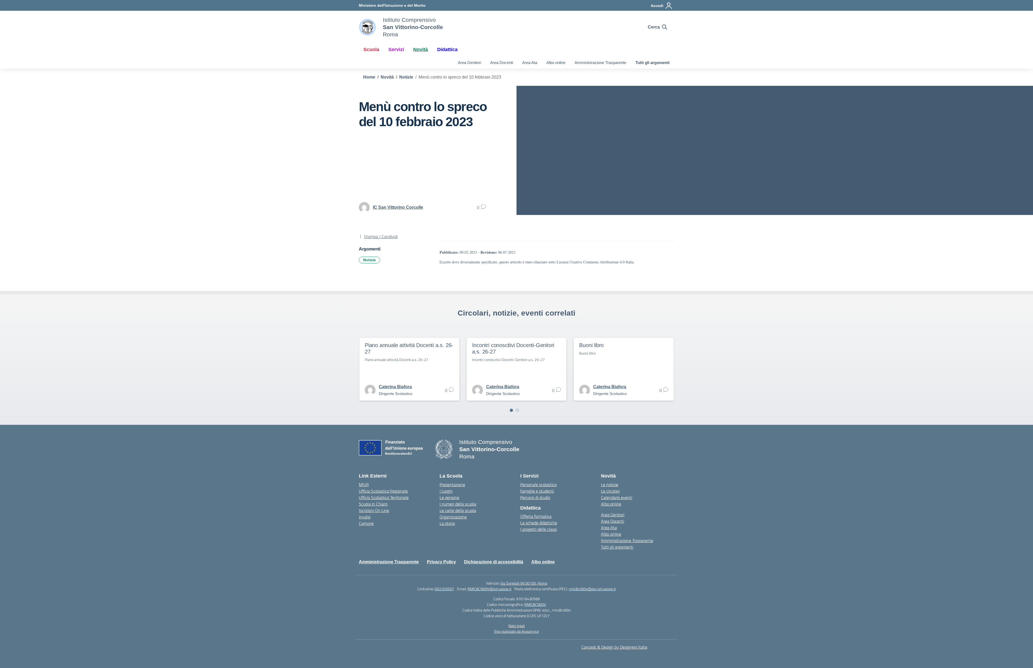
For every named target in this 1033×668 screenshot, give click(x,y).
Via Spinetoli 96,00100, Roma (523, 583)
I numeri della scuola (458, 504)
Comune (366, 523)
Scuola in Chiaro (373, 504)
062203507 (444, 589)
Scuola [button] (371, 49)
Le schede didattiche (538, 522)
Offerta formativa (535, 516)
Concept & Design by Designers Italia (614, 647)
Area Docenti (501, 62)
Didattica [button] (447, 49)
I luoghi (446, 491)
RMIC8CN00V (535, 604)
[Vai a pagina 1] (511, 410)
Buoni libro (591, 345)
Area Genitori (469, 62)
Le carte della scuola (458, 510)
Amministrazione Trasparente (600, 62)
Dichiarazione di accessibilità (493, 562)
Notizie (369, 260)
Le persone (449, 497)
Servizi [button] (396, 49)
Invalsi (364, 517)
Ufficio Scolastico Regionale (383, 491)
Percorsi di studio (535, 497)
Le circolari (610, 491)
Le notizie (609, 484)
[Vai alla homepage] (367, 27)
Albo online (555, 62)
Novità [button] (420, 49)
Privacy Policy (441, 562)
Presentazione (452, 484)
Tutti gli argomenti (652, 62)
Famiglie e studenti (537, 491)
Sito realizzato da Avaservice (516, 631)
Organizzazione (453, 517)
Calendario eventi (616, 497)
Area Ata (529, 62)
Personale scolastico (538, 484)
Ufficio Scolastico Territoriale (384, 497)
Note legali (516, 625)
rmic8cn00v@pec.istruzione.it (592, 589)
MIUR (364, 484)
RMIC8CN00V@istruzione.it (489, 589)
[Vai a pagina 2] (517, 410)
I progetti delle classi (538, 529)
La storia (447, 523)
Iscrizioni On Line (374, 510)
